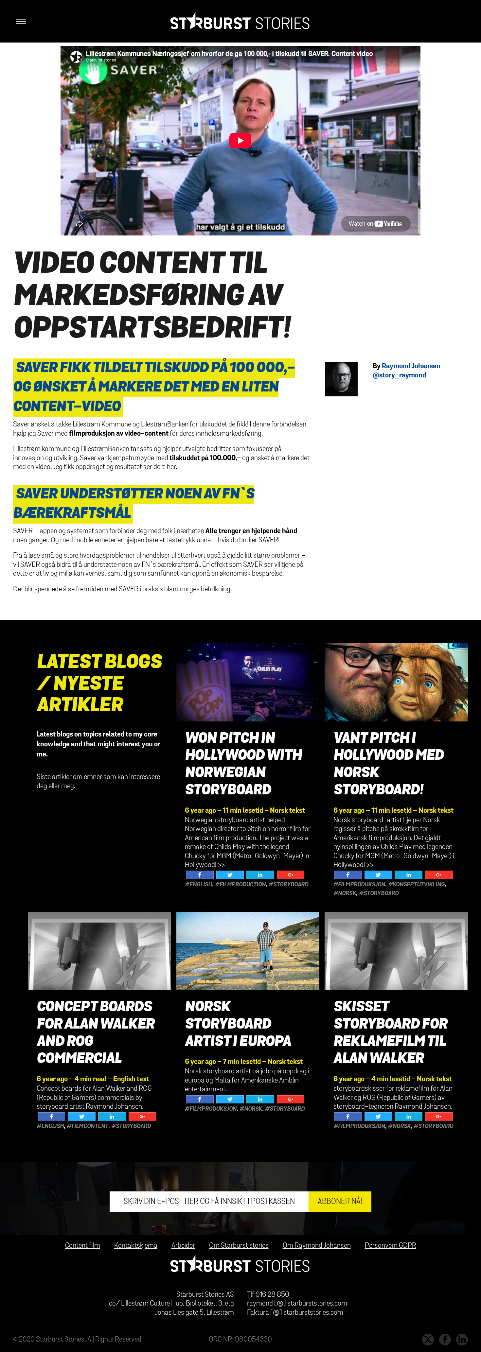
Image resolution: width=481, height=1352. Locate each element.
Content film (82, 1245)
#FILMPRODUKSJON (359, 885)
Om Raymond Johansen (317, 1245)
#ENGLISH (198, 885)
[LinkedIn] (260, 875)
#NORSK (344, 893)
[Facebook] (200, 875)
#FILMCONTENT (87, 1126)
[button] (19, 21)
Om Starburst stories (239, 1245)
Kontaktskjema (135, 1245)
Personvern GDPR (390, 1245)
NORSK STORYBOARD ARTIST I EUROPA (238, 1024)
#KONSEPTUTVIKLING (416, 885)
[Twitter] (230, 875)
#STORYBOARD (288, 885)
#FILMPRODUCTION (240, 885)
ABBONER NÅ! (340, 1201)
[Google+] (291, 875)
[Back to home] (240, 21)
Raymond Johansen (411, 366)
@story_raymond (399, 375)
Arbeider (183, 1245)
